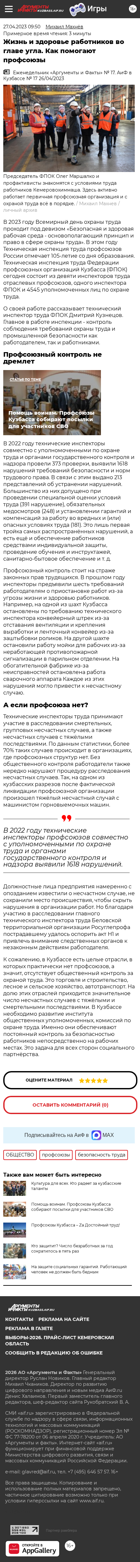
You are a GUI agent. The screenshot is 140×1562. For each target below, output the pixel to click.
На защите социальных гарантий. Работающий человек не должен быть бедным (79, 1269)
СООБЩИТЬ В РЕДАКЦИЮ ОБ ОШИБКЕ (54, 1353)
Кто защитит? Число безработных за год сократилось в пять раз (72, 1248)
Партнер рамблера (61, 1530)
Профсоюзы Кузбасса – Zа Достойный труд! (75, 1225)
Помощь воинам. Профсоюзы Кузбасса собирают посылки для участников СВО (72, 1207)
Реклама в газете (29, 1328)
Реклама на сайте (63, 1319)
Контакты (19, 1319)
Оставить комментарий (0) (70, 1105)
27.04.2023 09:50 (21, 27)
